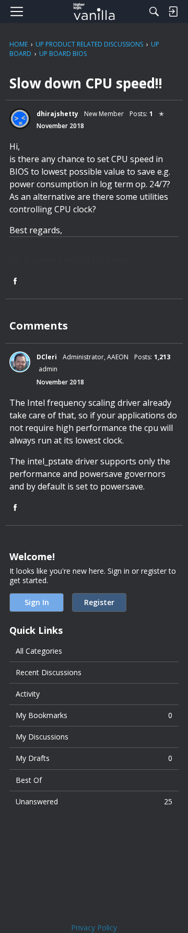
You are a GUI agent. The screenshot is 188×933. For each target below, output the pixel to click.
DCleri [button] (47, 356)
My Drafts (94, 758)
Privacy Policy (94, 927)
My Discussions (42, 737)
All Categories (39, 651)
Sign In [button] (37, 602)
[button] (19, 118)
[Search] (154, 11)
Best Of (29, 780)
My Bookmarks (94, 715)
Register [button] (99, 602)
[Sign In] (172, 11)
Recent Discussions (48, 672)
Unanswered (94, 801)
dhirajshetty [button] (57, 113)
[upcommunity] (94, 11)
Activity (28, 694)
